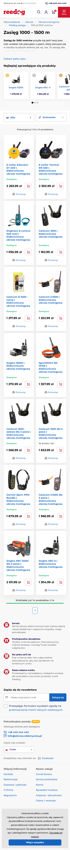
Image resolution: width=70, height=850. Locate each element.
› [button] (15, 58)
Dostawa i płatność (15, 784)
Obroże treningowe (48, 22)
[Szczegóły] (28, 186)
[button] (39, 12)
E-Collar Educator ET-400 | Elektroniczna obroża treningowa (18, 169)
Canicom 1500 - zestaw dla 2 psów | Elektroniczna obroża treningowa (18, 433)
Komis (39, 784)
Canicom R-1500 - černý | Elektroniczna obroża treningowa (18, 301)
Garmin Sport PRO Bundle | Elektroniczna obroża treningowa (18, 499)
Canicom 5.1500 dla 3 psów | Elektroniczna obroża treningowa (50, 499)
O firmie (8, 789)
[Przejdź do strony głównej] (14, 12)
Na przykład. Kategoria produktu (31, 34)
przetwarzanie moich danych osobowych (35, 709)
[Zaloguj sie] (46, 12)
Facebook (47, 758)
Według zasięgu (17, 25)
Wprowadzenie (12, 22)
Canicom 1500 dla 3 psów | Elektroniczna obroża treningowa (51, 433)
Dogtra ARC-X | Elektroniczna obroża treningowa (50, 563)
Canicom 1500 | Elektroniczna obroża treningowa (50, 233)
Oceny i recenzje (46, 800)
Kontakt (8, 774)
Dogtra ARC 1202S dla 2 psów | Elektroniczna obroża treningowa (18, 565)
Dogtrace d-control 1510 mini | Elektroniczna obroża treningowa (18, 235)
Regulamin (10, 795)
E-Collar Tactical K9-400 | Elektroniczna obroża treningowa (50, 169)
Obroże (29, 22)
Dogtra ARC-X (42, 87)
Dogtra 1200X (16, 87)
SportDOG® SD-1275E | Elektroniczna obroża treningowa (50, 367)
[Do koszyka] (28, 252)
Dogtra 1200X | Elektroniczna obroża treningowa (18, 365)
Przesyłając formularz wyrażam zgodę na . (36, 707)
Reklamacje (11, 779)
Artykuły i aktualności (49, 795)
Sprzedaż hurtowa (47, 789)
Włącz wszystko (35, 842)
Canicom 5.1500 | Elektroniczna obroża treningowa (50, 299)
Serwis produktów (47, 779)
